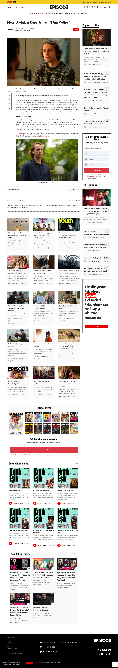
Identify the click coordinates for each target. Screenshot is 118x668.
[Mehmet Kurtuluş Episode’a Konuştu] (43, 599)
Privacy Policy (7, 664)
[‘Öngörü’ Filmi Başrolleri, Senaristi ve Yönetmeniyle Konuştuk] (18, 297)
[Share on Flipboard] (9, 99)
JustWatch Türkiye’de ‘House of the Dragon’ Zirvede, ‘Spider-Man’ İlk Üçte (96, 51)
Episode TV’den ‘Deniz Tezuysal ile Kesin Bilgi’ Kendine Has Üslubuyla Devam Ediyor (19, 611)
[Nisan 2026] (65, 417)
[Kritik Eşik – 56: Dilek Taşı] (67, 478)
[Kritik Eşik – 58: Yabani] (19, 478)
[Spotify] (98, 7)
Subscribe (98, 170)
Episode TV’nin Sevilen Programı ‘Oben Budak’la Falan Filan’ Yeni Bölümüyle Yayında (20, 576)
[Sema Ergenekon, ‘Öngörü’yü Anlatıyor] (69, 297)
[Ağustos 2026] (16, 421)
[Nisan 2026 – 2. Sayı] (56, 417)
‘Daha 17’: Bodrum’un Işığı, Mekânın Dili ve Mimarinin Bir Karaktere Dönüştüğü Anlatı (95, 76)
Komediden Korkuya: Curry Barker (96, 258)
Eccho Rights (44, 136)
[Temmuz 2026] (29, 417)
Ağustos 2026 (16, 433)
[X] (87, 7)
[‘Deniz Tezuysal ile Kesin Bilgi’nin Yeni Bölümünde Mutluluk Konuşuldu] (43, 564)
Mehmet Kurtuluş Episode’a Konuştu (40, 608)
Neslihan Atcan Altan (97, 261)
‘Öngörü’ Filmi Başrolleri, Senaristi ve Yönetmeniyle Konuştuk (16, 308)
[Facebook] (84, 7)
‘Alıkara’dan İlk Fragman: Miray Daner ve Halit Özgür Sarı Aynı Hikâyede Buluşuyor (95, 211)
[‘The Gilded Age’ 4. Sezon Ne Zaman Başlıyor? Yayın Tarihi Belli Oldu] (69, 372)
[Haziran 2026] (38, 417)
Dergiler (97, 326)
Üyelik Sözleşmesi (14, 455)
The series (19, 134)
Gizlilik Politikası (27, 455)
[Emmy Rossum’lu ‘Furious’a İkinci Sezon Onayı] (44, 262)
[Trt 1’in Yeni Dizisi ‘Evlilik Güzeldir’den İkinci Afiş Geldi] (18, 262)
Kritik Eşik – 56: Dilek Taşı (65, 490)
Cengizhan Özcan (96, 82)
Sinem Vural (95, 127)
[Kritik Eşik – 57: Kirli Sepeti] (43, 478)
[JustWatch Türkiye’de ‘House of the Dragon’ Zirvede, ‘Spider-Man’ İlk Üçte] (96, 37)
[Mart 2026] (29, 428)
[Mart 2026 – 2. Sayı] (74, 417)
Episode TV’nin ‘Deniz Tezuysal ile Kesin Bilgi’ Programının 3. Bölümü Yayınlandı (66, 576)
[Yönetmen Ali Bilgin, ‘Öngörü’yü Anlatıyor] (44, 297)
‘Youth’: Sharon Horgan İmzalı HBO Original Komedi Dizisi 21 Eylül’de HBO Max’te (68, 235)
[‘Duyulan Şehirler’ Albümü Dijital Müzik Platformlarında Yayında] (18, 224)
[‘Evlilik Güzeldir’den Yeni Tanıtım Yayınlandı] (44, 372)
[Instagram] (92, 7)
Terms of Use (16, 664)
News (76, 29)
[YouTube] (90, 7)
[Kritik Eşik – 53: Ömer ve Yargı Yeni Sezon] (67, 518)
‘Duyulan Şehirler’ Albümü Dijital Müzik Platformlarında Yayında (17, 235)
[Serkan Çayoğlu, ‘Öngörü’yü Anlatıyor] (18, 335)
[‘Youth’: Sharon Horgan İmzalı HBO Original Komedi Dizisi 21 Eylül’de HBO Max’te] (69, 224)
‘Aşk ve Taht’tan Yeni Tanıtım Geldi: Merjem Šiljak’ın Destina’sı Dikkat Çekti (68, 346)
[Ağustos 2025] (74, 428)
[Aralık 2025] (56, 428)
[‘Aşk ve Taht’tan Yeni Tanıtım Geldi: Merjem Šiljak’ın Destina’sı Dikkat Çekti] (69, 335)
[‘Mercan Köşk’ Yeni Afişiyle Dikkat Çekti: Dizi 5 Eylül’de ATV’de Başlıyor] (44, 224)
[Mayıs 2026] (47, 417)
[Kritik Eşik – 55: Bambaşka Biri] (19, 518)
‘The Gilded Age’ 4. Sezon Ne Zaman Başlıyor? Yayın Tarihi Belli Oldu (68, 384)
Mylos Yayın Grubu (36, 663)
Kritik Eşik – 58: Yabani (15, 490)
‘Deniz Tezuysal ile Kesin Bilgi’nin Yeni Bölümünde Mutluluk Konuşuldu (43, 575)
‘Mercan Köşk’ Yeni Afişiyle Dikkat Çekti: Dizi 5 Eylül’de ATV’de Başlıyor (42, 235)
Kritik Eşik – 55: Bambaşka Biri (18, 530)
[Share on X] (9, 95)
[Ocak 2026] (47, 428)
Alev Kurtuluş (95, 237)
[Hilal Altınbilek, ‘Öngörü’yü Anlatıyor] (44, 335)
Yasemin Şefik (19, 321)
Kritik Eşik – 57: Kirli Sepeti (41, 490)
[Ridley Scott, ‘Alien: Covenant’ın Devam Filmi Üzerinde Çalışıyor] (69, 262)
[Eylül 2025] (65, 428)
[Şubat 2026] (38, 428)
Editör (16, 28)
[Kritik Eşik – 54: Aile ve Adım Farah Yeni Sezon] (43, 518)
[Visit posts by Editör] (9, 201)
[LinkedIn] (95, 7)
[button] (29, 663)
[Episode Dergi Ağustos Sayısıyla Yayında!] (18, 372)
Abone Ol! (10, 7)
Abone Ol (45, 450)
